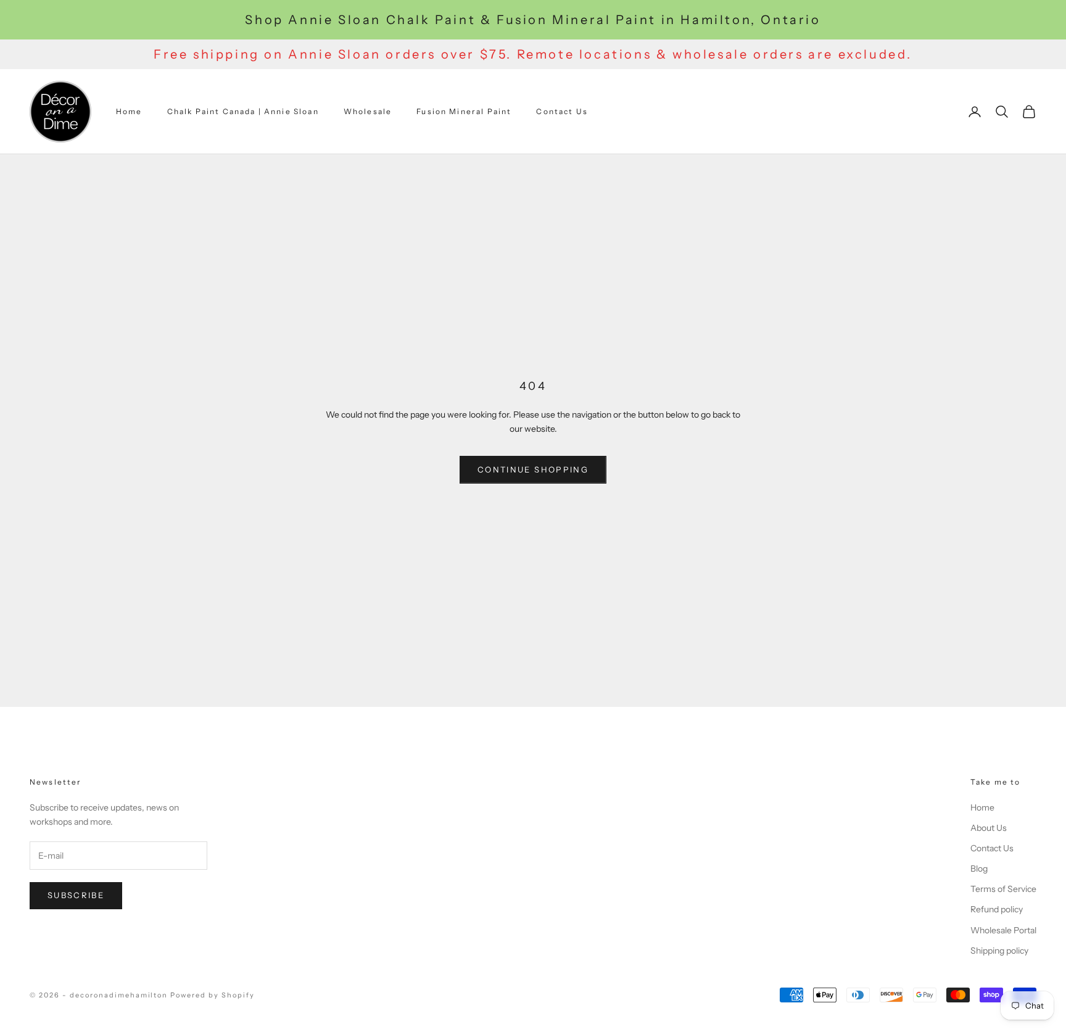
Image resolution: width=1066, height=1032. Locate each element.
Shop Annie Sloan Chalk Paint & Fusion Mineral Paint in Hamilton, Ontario (532, 19)
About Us (988, 827)
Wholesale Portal (1003, 930)
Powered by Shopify (212, 995)
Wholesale (368, 111)
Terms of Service (1003, 888)
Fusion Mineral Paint (463, 111)
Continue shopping (533, 469)
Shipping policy (999, 950)
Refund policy (996, 909)
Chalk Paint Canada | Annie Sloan (243, 111)
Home (129, 111)
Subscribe (76, 895)
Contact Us (562, 111)
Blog (979, 868)
